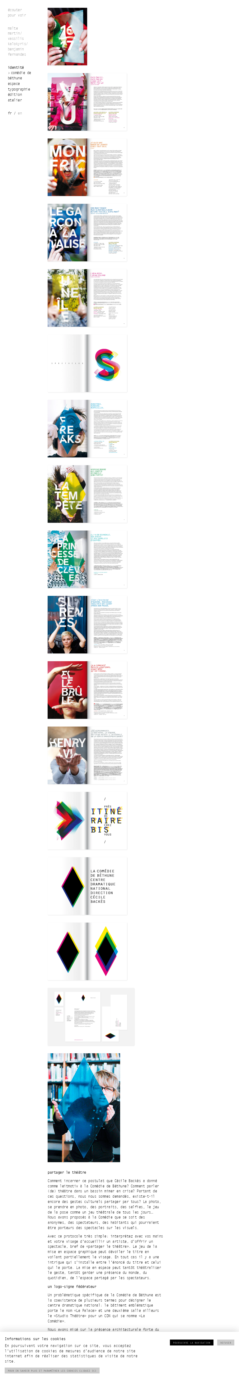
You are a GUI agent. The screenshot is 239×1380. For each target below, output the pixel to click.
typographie (19, 89)
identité (16, 67)
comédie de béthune (19, 76)
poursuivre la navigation (191, 1342)
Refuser (225, 1342)
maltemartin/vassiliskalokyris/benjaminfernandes (18, 41)
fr (10, 113)
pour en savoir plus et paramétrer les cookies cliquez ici (52, 1370)
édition (15, 94)
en (20, 113)
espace (14, 84)
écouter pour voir (17, 13)
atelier (15, 100)
